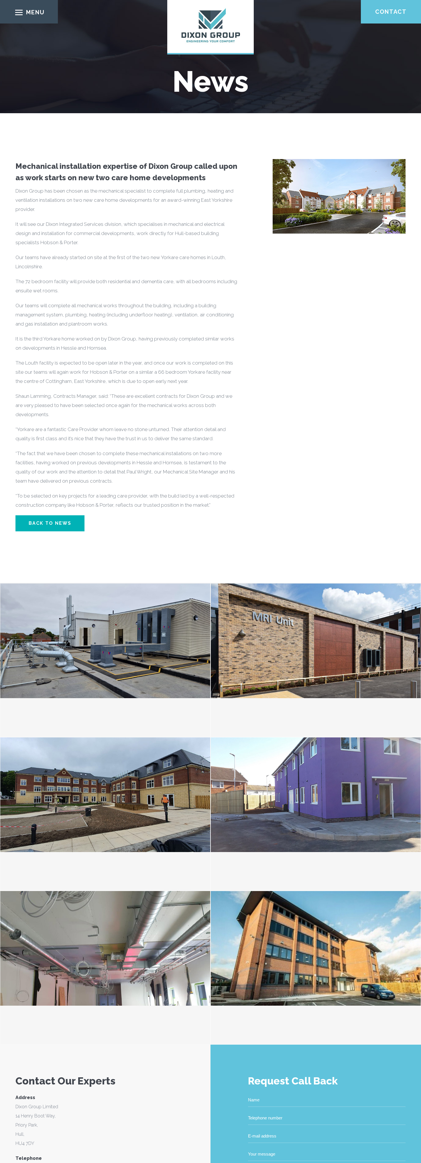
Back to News (50, 523)
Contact (391, 11)
